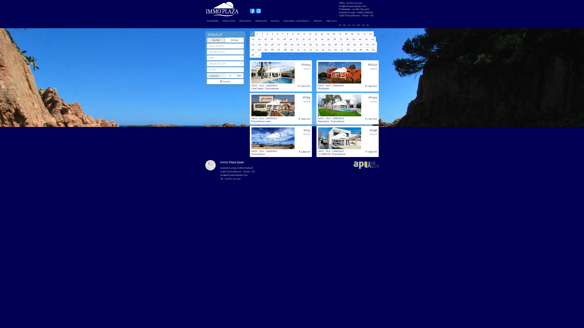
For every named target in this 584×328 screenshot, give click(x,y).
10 (298, 33)
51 (304, 44)
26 (272, 39)
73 (317, 49)
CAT (358, 25)
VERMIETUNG (261, 21)
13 (316, 33)
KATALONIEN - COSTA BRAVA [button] (295, 21)
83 (253, 55)
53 (317, 44)
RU (368, 25)
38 (347, 39)
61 (367, 44)
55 (329, 44)
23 (253, 39)
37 (341, 39)
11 (304, 33)
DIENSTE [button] (317, 21)
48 (285, 44)
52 (310, 44)
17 (340, 33)
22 (370, 33)
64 (259, 49)
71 (304, 49)
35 (328, 39)
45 (266, 44)
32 (309, 39)
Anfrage (234, 40)
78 (348, 49)
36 (334, 39)
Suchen (216, 40)
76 (335, 49)
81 (367, 49)
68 (285, 49)
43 (253, 44)
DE (353, 25)
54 (323, 44)
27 (278, 39)
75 (329, 49)
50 (298, 44)
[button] (225, 52)
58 (348, 44)
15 (328, 33)
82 (373, 49)
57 (342, 44)
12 (310, 33)
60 (361, 44)
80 (361, 49)
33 (316, 39)
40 (360, 39)
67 (279, 49)
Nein (239, 75)
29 (291, 39)
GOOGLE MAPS (228, 21)
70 (298, 49)
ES (363, 25)
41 (366, 39)
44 (259, 44)
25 (265, 39)
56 (335, 44)
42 (372, 39)
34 (322, 39)
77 (342, 49)
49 (291, 44)
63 (253, 49)
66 (272, 49)
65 (266, 49)
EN (344, 25)
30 (297, 39)
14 (322, 33)
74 (323, 49)
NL (349, 25)
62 (373, 44)
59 (354, 44)
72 (310, 49)
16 (334, 33)
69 (291, 49)
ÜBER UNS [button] (330, 21)
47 (279, 44)
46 (272, 44)
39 (353, 39)
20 (358, 33)
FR (340, 25)
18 (346, 33)
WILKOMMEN (213, 21)
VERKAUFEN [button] (244, 21)
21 (364, 33)
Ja (230, 75)
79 (354, 49)
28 (284, 39)
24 (259, 39)
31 (303, 39)
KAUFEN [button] (274, 21)
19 (352, 33)
